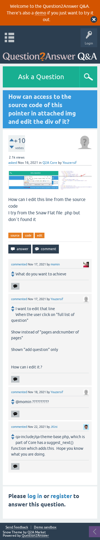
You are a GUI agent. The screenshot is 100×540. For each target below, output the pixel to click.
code (28, 235)
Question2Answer (35, 536)
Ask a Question (41, 77)
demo (40, 12)
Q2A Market (37, 532)
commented (19, 264)
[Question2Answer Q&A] (50, 54)
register (61, 496)
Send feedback (17, 527)
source (15, 235)
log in (35, 496)
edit (39, 235)
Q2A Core (49, 163)
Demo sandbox (45, 527)
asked (12, 163)
